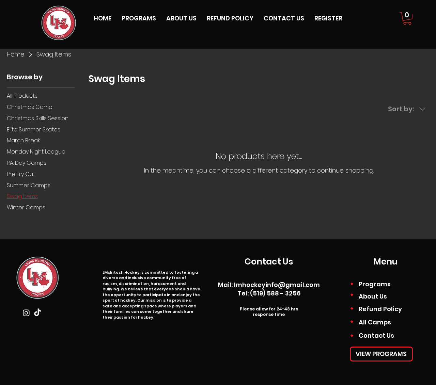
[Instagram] (26, 312)
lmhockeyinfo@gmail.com (277, 284)
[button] (407, 18)
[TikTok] (37, 312)
